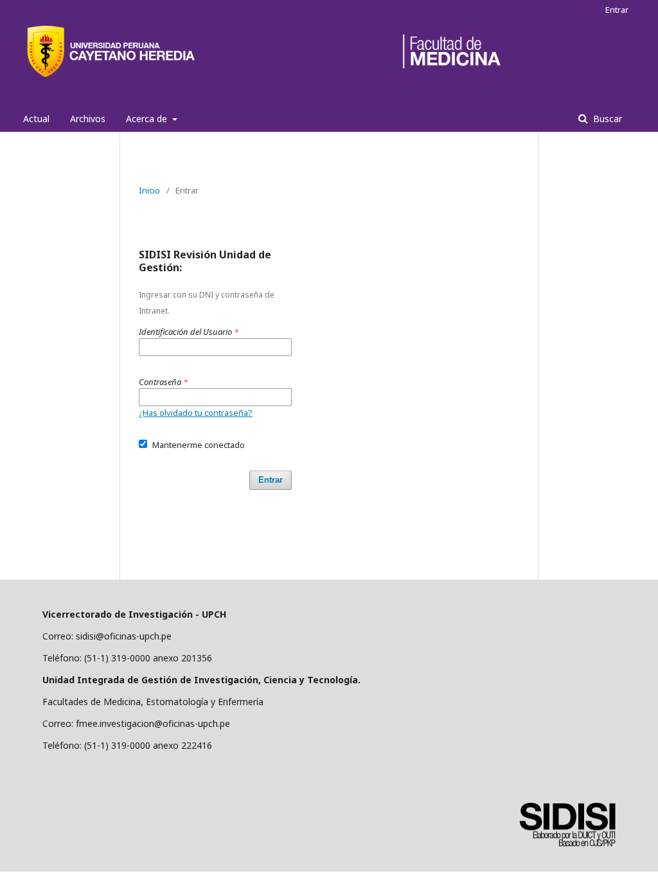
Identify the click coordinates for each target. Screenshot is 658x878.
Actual (36, 118)
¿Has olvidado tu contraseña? (196, 412)
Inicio (149, 190)
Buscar (606, 118)
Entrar (616, 9)
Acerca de (148, 118)
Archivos (87, 118)
